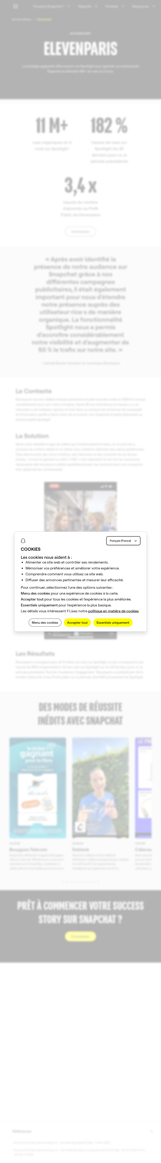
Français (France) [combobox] (120, 540)
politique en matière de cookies (113, 611)
